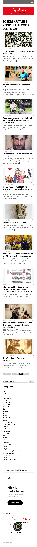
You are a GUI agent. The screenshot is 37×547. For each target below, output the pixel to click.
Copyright (6, 402)
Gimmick (6, 407)
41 (25, 374)
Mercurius (6, 431)
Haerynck (6, 411)
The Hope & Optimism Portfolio (14, 451)
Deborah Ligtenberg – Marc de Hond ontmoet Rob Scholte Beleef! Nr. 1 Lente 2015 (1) (17, 120)
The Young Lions (8, 453)
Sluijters (6, 449)
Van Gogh (6, 457)
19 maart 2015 (7, 116)
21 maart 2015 (7, 82)
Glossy (5, 409)
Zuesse (5, 464)
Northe (5, 438)
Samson (5, 446)
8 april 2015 (7, 49)
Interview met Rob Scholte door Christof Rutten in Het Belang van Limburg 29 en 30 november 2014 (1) (17, 289)
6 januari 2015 (7, 220)
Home (5, 416)
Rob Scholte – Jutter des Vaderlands (17, 222)
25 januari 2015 (8, 151)
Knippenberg (7, 422)
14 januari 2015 (8, 184)
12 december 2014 (9, 320)
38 (13, 374)
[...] (17, 61)
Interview (6, 420)
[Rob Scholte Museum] (18, 11)
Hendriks (6, 413)
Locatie (5, 427)
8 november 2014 (9, 356)
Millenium (6, 433)
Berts (4, 392)
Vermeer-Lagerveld (9, 460)
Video (5, 462)
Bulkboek (6, 396)
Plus (4, 440)
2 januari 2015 (7, 251)
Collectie (6, 400)
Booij (4, 394)
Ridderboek (7, 444)
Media (5, 429)
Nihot (5, 435)
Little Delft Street (9, 424)
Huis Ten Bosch (8, 418)
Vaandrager (7, 455)
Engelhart (6, 405)
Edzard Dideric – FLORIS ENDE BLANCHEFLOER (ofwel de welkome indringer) (17, 189)
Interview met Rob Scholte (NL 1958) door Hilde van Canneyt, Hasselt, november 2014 (17, 325)
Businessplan (7, 398)
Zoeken (31, 381)
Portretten (6, 442)
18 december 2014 (9, 285)
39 (17, 374)
